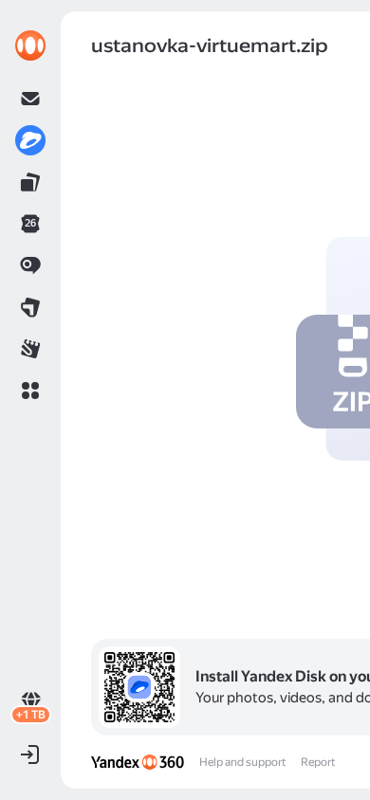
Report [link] (318, 762)
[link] (30, 45)
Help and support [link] (242, 762)
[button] (30, 390)
